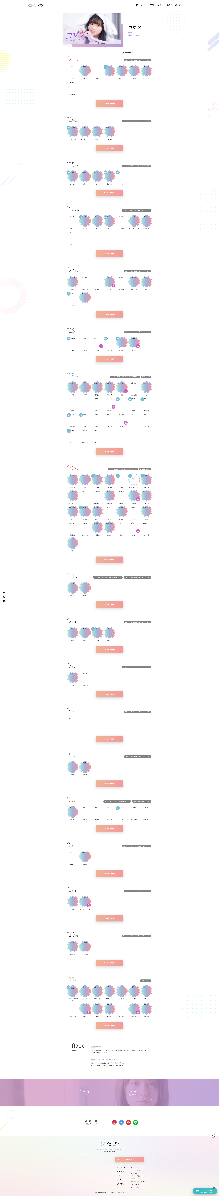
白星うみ (109, 350)
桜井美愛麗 (134, 395)
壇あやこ (109, 289)
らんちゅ (121, 820)
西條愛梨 (72, 487)
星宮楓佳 (97, 411)
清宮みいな (97, 999)
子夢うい (85, 350)
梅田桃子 (109, 640)
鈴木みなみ (146, 78)
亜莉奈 (134, 535)
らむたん (109, 229)
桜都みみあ (73, 289)
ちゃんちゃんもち (134, 229)
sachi (121, 411)
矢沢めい (85, 519)
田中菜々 (121, 78)
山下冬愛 (146, 535)
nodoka (72, 305)
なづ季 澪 (84, 395)
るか (97, 184)
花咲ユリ (146, 427)
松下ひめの (85, 954)
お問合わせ (129, 1159)
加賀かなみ (109, 535)
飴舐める (72, 535)
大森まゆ (121, 229)
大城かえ (97, 139)
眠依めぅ (85, 184)
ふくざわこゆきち (85, 909)
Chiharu (97, 487)
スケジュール (134, 1167)
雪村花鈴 (72, 184)
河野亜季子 (97, 503)
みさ (85, 503)
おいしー (97, 289)
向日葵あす (85, 685)
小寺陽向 (134, 519)
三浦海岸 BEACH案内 (72, 1000)
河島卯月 (121, 350)
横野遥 (72, 78)
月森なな (146, 229)
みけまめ (134, 350)
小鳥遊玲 (97, 427)
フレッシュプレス (136, 1184)
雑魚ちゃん (73, 139)
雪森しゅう (146, 519)
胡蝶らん (72, 244)
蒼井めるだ (85, 289)
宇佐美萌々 (73, 350)
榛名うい (97, 519)
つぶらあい (146, 395)
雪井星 (97, 820)
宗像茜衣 (109, 139)
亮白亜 (97, 640)
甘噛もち (146, 289)
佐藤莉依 (109, 503)
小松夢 (122, 535)
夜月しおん (146, 820)
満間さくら (134, 289)
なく (97, 229)
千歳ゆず (85, 78)
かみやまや (134, 820)
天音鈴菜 (109, 395)
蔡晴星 (85, 820)
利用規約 (133, 1179)
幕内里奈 (97, 395)
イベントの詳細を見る (109, 103)
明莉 (72, 411)
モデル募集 (134, 1173)
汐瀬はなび (85, 442)
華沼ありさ (109, 411)
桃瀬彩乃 (109, 820)
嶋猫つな (72, 427)
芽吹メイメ (73, 229)
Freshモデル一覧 (135, 1170)
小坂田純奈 (122, 427)
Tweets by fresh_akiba (77, 1158)
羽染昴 (72, 775)
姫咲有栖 (121, 289)
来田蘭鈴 (146, 411)
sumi (84, 305)
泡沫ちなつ (73, 1016)
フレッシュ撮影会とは (137, 1176)
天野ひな (109, 427)
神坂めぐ (121, 395)
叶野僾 (72, 395)
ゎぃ (97, 78)
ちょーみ (85, 229)
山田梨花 (72, 94)
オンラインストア (136, 1187)
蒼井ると (109, 184)
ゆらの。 (85, 487)
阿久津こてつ (85, 139)
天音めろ (85, 427)
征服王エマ (73, 864)
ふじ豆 (109, 78)
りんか (97, 350)
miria (134, 78)
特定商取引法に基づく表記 (138, 1181)
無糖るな (134, 411)
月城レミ (109, 487)
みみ (122, 184)
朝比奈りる (73, 519)
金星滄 (72, 685)
